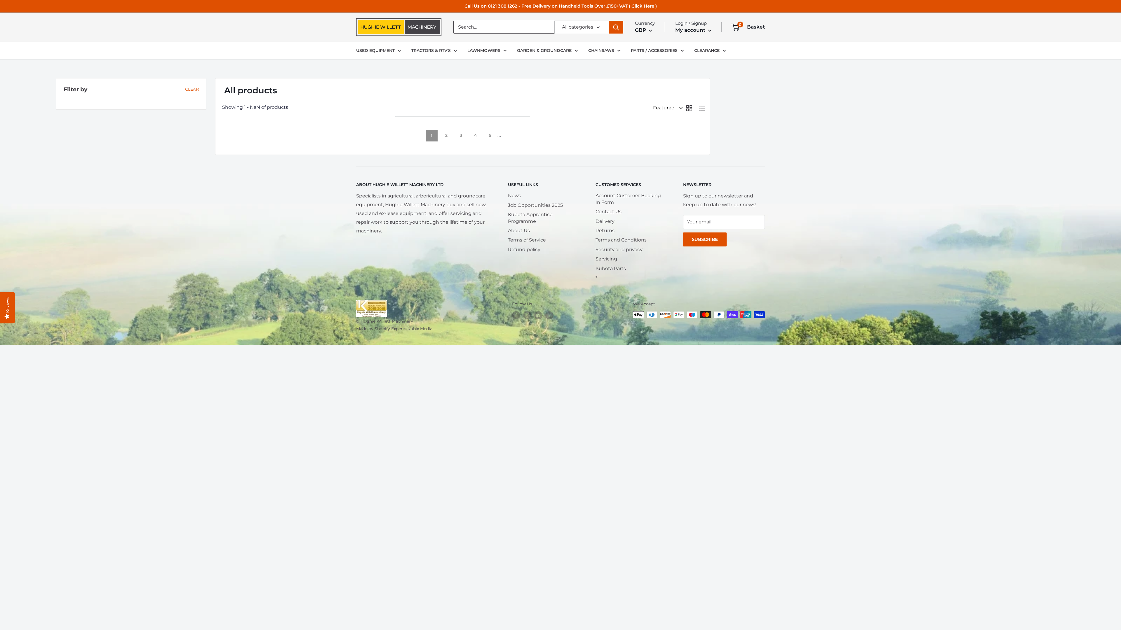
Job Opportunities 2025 (535, 205)
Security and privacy (619, 249)
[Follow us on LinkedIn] (549, 315)
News (514, 195)
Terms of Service (527, 240)
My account (691, 30)
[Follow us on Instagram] (527, 315)
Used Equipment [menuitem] (375, 50)
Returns (605, 230)
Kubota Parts (611, 268)
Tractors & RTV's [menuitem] (431, 50)
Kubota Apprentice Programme (530, 218)
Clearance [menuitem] (707, 50)
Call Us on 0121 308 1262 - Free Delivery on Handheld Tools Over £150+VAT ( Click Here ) (560, 6)
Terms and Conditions (621, 240)
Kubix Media (420, 328)
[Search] (616, 27)
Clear (192, 89)
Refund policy (524, 249)
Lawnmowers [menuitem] (483, 50)
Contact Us (609, 211)
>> (523, 135)
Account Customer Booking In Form (628, 199)
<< (402, 135)
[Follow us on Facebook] (516, 315)
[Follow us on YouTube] (538, 315)
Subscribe (705, 239)
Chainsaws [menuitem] (601, 50)
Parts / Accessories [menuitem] (654, 50)
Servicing (606, 259)
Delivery (605, 221)
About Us (519, 230)
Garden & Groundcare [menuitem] (544, 50)
